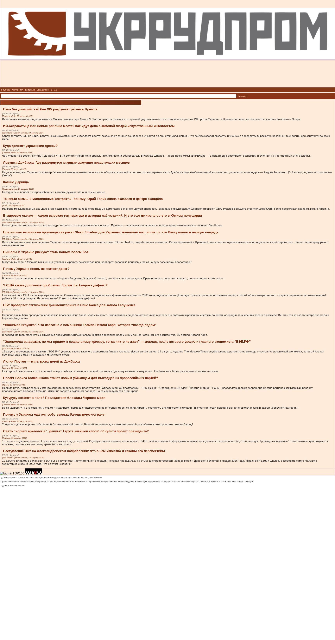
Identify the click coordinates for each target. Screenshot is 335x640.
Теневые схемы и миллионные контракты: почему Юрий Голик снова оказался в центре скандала (83, 199)
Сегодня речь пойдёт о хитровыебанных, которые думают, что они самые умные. (54, 192)
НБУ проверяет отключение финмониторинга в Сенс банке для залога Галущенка (69, 305)
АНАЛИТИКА (17, 90)
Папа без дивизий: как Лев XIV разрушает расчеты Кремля (50, 109)
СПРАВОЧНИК (43, 90)
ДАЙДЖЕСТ (30, 90)
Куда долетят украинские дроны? (30, 146)
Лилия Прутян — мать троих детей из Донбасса (41, 361)
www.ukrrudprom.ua (65, 481)
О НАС (54, 90)
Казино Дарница (16, 182)
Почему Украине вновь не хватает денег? (36, 269)
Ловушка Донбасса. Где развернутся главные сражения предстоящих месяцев (66, 162)
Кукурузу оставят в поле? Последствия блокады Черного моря (54, 398)
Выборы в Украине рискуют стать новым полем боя (46, 252)
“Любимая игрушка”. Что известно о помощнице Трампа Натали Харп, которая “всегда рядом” (80, 325)
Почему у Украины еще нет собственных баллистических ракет (54, 414)
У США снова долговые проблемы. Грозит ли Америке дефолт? (55, 285)
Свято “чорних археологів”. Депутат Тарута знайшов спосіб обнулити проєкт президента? (76, 431)
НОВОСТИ (5, 90)
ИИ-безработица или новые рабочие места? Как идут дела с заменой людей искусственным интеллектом (89, 126)
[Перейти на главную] (167, 86)
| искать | (242, 96)
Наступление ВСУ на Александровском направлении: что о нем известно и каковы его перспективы (84, 451)
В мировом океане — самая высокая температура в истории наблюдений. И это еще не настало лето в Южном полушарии (102, 215)
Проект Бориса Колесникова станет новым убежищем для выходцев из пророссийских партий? (80, 378)
